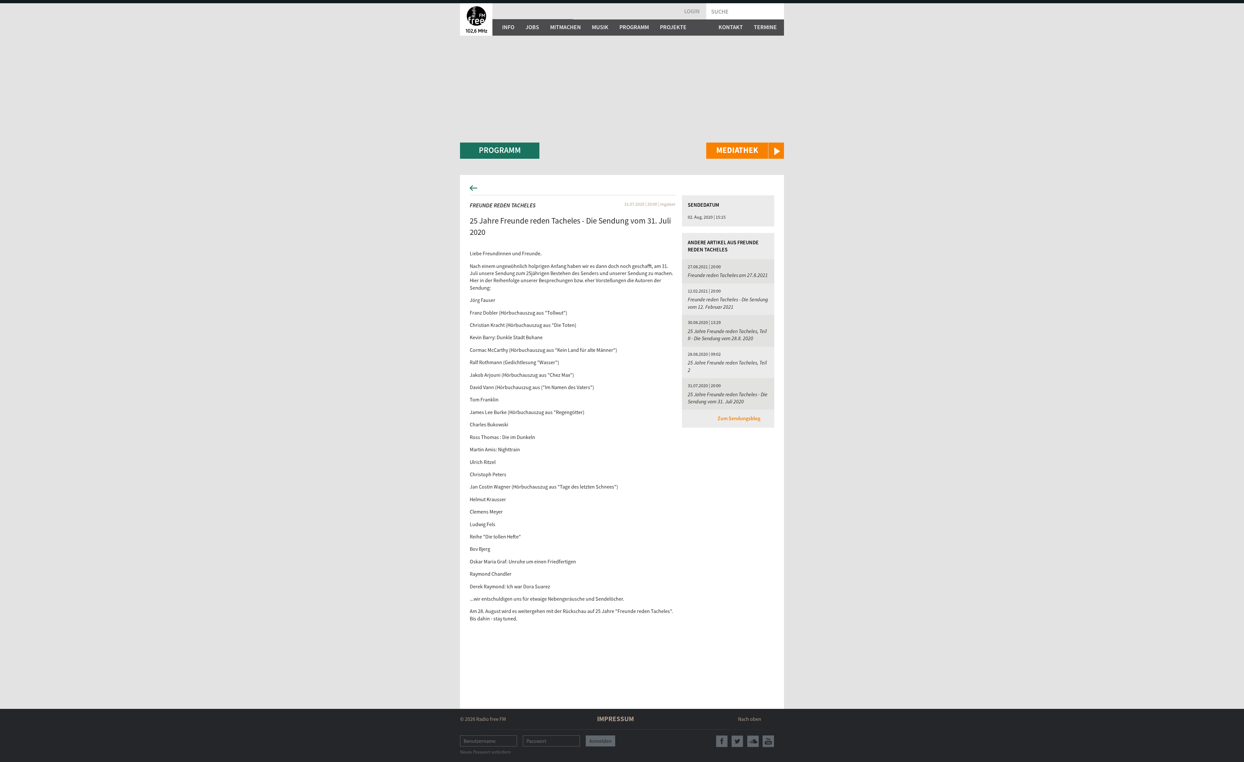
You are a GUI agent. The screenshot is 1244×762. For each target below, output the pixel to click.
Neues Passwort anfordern (485, 752)
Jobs (532, 27)
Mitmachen (565, 27)
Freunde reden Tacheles (503, 205)
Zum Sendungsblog (739, 418)
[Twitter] (737, 741)
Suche (720, 11)
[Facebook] (722, 741)
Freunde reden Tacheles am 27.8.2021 (728, 275)
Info (508, 27)
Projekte (673, 27)
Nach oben (749, 719)
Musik (600, 27)
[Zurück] (622, 190)
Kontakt (731, 27)
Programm (634, 27)
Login (692, 11)
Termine (765, 27)
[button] (745, 151)
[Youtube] (768, 741)
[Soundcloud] (753, 741)
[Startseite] (476, 19)
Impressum (615, 718)
